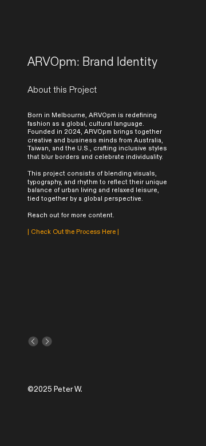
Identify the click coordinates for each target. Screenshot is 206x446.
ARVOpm (102, 115)
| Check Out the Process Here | (73, 232)
